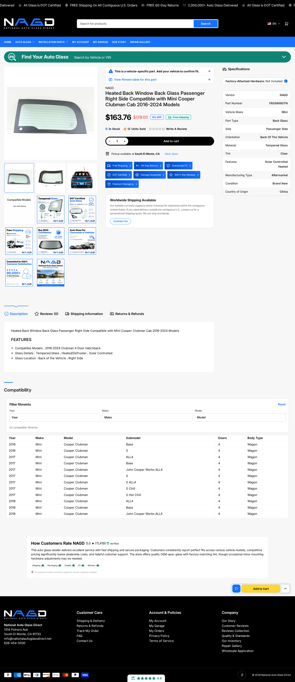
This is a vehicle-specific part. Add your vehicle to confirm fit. (157, 71)
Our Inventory (231, 641)
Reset (282, 404)
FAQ (79, 636)
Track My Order (88, 631)
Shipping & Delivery (91, 621)
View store (171, 153)
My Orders (156, 631)
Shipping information (87, 314)
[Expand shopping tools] (285, 589)
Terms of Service (161, 641)
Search (206, 23)
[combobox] (147, 23)
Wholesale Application (238, 651)
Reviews (49, 314)
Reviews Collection (235, 631)
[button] (274, 23)
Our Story (119, 42)
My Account (80, 42)
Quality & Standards (236, 636)
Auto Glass (23, 42)
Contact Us (120, 221)
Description (19, 314)
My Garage (100, 42)
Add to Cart (261, 588)
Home (7, 42)
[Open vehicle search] (209, 71)
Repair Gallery (140, 42)
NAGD (109, 88)
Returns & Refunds (129, 314)
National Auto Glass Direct (276, 674)
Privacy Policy (159, 636)
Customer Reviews (235, 626)
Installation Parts (52, 42)
